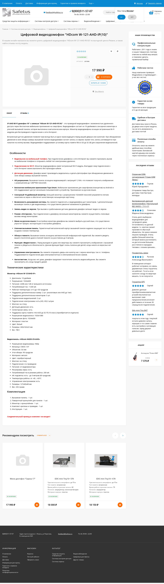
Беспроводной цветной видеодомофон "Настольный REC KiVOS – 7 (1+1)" (145, 204)
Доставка (29, 3)
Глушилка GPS (138, 281)
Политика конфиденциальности (10, 571)
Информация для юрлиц (46, 3)
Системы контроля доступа (20, 29)
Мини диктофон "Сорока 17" (22, 478)
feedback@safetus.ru (54, 12)
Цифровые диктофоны (81, 557)
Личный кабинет (33, 557)
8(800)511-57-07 (82, 11)
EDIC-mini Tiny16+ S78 (64, 478)
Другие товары (78, 560)
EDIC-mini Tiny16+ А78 (105, 478)
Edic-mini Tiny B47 (140, 310)
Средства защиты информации (58, 555)
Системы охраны (58, 562)
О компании (7, 3)
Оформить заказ (33, 560)
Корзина (30, 554)
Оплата (19, 3)
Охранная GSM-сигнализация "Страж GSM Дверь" (143, 177)
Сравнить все (42, 435)
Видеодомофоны (39, 29)
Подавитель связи (140, 253)
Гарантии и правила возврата (72, 3)
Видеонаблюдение (80, 554)
